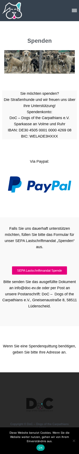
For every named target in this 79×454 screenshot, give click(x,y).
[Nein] (74, 441)
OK (41, 447)
